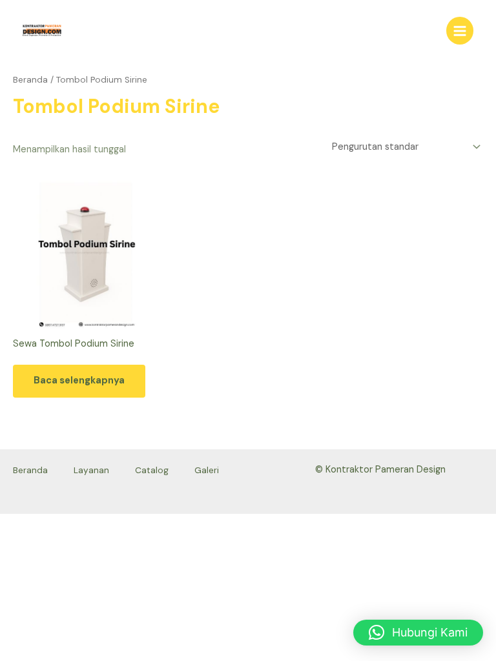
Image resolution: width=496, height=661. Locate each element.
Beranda (30, 79)
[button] (418, 633)
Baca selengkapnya (79, 380)
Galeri (206, 470)
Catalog (152, 470)
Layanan (91, 470)
